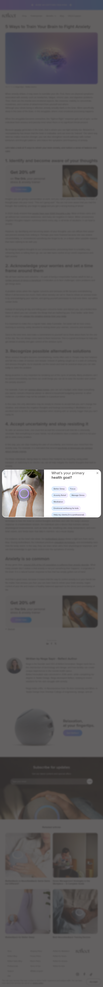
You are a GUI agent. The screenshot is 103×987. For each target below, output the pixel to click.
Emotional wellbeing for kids (66, 508)
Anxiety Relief (60, 495)
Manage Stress (78, 495)
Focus (72, 488)
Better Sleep (59, 488)
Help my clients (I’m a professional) (69, 514)
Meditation (58, 501)
